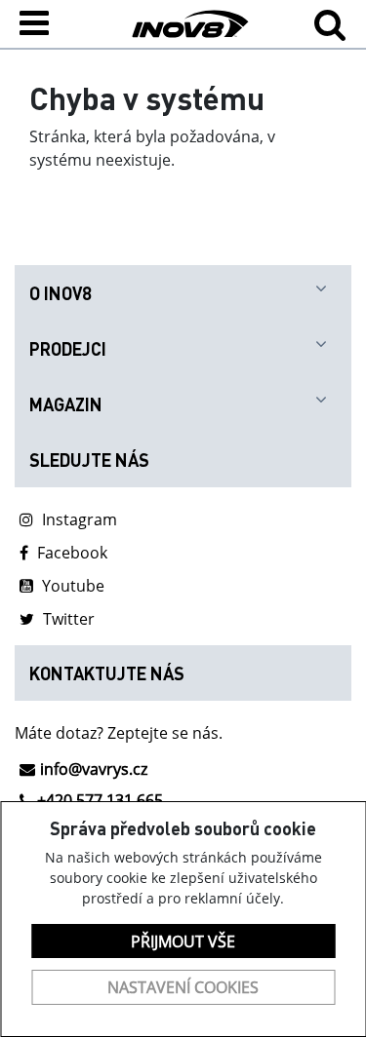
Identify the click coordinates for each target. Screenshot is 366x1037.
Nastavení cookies (183, 987)
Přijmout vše (183, 941)
